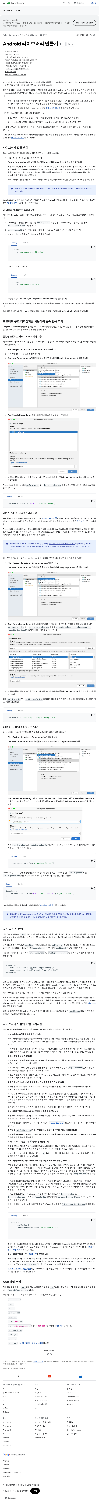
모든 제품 (6, 1476)
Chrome (6, 1465)
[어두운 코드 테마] (91, 247)
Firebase (6, 1469)
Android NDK (40, 1438)
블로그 (5, 1408)
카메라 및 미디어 (41, 1400)
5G (36, 1408)
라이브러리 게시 (17, 137)
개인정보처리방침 (41, 1404)
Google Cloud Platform (12, 1472)
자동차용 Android (73, 1400)
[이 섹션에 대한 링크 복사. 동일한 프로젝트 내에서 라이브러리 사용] (44, 336)
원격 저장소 (81, 521)
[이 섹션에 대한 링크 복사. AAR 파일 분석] (23, 1282)
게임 (36, 1389)
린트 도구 (92, 1003)
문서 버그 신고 (72, 1426)
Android (6, 1389)
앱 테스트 (33, 1254)
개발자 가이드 (40, 1426)
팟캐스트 (6, 1412)
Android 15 (7, 1430)
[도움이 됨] (90, 35)
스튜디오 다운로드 (41, 1434)
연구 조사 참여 (72, 1434)
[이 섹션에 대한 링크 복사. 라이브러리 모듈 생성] (30, 148)
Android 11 (7, 1445)
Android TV (71, 1404)
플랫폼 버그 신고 (73, 1422)
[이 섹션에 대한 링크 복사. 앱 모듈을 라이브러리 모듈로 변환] (37, 210)
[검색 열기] (64, 2)
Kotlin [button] (25, 243)
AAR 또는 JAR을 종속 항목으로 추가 (62, 544)
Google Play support (74, 1430)
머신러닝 (38, 1393)
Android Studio (11, 10)
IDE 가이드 (43, 35)
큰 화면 (69, 1389)
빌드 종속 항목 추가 (47, 905)
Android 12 (7, 1441)
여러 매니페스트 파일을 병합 (19, 1269)
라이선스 (21, 1485)
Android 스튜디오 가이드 (44, 1422)
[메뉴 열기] (3, 3)
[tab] (14, 243)
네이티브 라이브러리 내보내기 (30, 1343)
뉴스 (4, 1404)
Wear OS (70, 1393)
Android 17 (7, 1422)
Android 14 (7, 1434)
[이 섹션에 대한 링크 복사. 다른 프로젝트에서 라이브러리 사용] (39, 513)
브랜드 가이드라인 (33, 1485)
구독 (35, 1491)
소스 (4, 1400)
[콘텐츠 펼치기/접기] (17, 51)
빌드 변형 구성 (51, 917)
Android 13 (7, 1438)
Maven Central (48, 518)
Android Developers (10, 35)
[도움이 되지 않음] (94, 35)
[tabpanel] (52, 253)
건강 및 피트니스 (41, 1396)
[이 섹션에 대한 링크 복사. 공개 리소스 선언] (25, 929)
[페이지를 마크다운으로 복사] (69, 44)
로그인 (93, 3)
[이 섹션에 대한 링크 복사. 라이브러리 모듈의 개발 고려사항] (44, 1024)
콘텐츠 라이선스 (38, 1362)
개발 (21, 35)
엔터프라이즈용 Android (12, 1393)
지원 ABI (59, 1326)
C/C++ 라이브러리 (53, 108)
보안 (4, 1396)
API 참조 (38, 1430)
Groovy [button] (14, 243)
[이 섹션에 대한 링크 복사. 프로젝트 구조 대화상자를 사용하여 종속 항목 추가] (65, 321)
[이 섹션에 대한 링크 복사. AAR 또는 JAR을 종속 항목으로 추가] (41, 727)
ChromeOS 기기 (73, 1396)
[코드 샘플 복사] (94, 247)
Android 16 (7, 1426)
